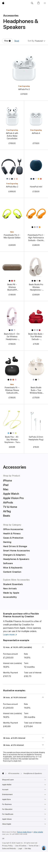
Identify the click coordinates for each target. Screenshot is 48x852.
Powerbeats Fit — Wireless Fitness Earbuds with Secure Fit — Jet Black (12, 390)
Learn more (10, 634)
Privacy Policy (7, 846)
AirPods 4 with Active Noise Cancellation (12, 136)
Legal (20, 848)
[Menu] (45, 3)
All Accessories (13, 773)
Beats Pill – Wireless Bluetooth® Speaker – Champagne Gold (12, 287)
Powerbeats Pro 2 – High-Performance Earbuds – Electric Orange (36, 238)
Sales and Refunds (9, 848)
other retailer (38, 832)
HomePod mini (36, 187)
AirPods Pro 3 (24, 89)
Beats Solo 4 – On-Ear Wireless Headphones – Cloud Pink (12, 337)
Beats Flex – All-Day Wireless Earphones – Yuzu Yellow (12, 440)
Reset (16, 41)
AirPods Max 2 (12, 187)
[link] (43, 847)
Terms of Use (33, 846)
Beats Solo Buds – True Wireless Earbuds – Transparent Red (36, 337)
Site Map (28, 848)
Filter (8, 41)
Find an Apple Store (24, 832)
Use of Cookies (20, 846)
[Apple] (3, 773)
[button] (32, 3)
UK (3, 838)
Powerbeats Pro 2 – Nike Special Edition (12, 236)
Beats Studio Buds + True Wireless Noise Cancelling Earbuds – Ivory (36, 390)
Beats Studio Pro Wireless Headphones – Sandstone (36, 287)
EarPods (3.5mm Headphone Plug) (36, 438)
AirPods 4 (36, 133)
